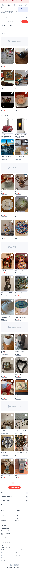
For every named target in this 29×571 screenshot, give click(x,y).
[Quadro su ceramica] (7, 80)
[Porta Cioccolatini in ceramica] (21, 102)
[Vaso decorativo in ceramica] (21, 184)
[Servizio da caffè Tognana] (7, 389)
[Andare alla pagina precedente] (10, 483)
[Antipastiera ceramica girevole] (7, 207)
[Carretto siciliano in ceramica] (7, 102)
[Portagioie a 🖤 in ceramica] (21, 367)
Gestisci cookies (4, 523)
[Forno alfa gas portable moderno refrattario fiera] (7, 128)
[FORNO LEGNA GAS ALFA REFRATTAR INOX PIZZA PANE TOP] (7, 149)
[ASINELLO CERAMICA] (21, 80)
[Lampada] (7, 345)
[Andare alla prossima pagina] (19, 483)
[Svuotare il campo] (26, 17)
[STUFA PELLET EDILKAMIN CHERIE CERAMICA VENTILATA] (21, 128)
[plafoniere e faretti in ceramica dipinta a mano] (21, 207)
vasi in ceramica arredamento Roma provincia (15, 7)
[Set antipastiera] (7, 446)
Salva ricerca (6, 30)
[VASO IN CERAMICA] (21, 263)
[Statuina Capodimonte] (7, 468)
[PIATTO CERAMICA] (21, 230)
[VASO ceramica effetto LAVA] (7, 286)
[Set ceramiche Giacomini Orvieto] (21, 286)
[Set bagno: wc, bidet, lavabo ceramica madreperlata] (7, 310)
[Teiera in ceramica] (21, 58)
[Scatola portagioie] (21, 389)
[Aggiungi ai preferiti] (12, 49)
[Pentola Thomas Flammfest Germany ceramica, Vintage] (21, 310)
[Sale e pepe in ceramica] (7, 367)
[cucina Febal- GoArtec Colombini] (21, 345)
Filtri (25, 21)
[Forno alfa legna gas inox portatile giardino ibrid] (21, 149)
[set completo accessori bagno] (21, 423)
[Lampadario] (7, 423)
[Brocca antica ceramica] (7, 230)
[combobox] (14, 17)
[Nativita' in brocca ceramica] (7, 263)
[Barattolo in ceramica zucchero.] (7, 184)
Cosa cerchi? (4, 14)
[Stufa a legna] (21, 468)
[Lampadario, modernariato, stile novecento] (21, 446)
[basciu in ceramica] (7, 58)
